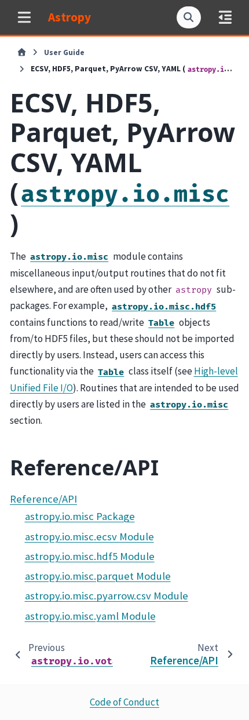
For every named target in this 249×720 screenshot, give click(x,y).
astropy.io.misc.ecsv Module (89, 536)
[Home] (22, 52)
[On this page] (225, 17)
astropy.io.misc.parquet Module (98, 576)
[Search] (189, 17)
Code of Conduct (124, 702)
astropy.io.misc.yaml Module (90, 616)
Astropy (69, 17)
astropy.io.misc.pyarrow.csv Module (106, 595)
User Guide (64, 52)
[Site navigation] (24, 17)
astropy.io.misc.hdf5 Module (90, 556)
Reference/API (43, 499)
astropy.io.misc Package (80, 516)
